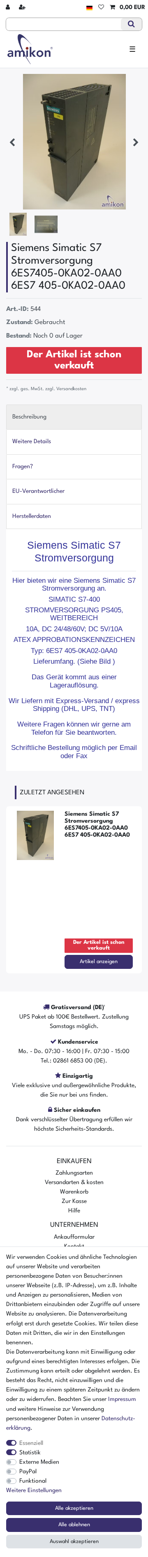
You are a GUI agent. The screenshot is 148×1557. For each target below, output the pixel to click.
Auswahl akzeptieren (74, 1541)
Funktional (32, 1481)
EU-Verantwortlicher (38, 491)
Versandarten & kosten (74, 1182)
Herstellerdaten (31, 516)
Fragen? (22, 466)
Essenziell (31, 1443)
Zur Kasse (74, 1201)
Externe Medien (39, 1462)
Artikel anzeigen (99, 961)
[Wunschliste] (101, 7)
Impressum (122, 1399)
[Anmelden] (8, 7)
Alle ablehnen (74, 1524)
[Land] (89, 7)
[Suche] (131, 24)
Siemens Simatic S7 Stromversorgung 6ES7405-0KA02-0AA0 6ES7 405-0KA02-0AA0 (97, 824)
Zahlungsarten (74, 1173)
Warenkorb (74, 1192)
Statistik (30, 1453)
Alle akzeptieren (74, 1508)
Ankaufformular (74, 1237)
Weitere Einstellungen (34, 1490)
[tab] (74, 417)
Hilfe (74, 1211)
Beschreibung (29, 417)
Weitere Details (31, 441)
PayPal (28, 1471)
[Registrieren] (23, 7)
